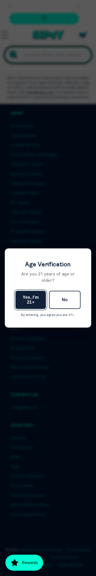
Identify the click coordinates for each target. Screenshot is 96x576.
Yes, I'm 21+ (31, 299)
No (65, 299)
